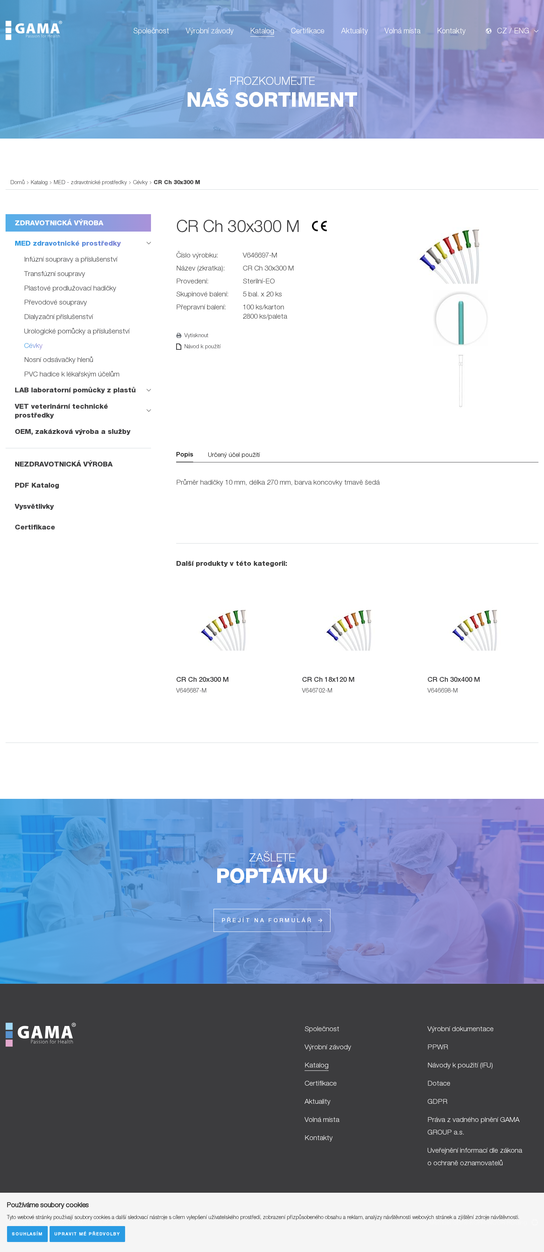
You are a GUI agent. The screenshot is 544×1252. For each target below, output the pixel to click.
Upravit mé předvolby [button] (87, 1233)
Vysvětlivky (34, 506)
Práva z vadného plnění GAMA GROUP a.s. (473, 1125)
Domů (17, 182)
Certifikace (308, 30)
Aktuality (354, 30)
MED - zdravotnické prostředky (90, 182)
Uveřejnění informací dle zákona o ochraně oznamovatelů (474, 1156)
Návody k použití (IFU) (460, 1065)
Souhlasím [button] (27, 1233)
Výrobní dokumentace (460, 1028)
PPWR (437, 1047)
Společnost (151, 30)
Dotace (438, 1083)
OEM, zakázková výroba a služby (72, 431)
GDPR (437, 1101)
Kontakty (451, 30)
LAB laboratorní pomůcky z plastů (75, 390)
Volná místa (402, 30)
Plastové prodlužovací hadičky (70, 288)
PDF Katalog (37, 485)
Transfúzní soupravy (54, 273)
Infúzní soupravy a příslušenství (70, 259)
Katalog (262, 30)
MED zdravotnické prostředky (68, 243)
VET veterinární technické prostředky (61, 410)
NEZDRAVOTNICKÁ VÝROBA (64, 464)
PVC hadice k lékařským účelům (72, 374)
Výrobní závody (210, 30)
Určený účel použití (234, 454)
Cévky (140, 182)
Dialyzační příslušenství (58, 316)
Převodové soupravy (55, 302)
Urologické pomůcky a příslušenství (77, 331)
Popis (184, 454)
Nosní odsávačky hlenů (58, 359)
